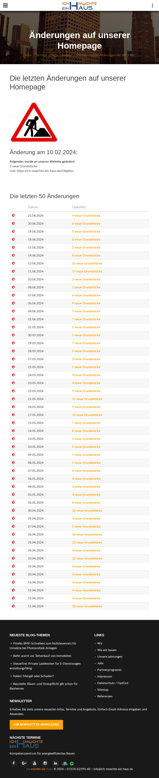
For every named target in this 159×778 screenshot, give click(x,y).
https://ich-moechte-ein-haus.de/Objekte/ (45, 170)
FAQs (54, 55)
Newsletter (21, 701)
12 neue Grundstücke (87, 558)
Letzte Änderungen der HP (108, 55)
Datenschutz (106, 683)
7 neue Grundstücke (86, 311)
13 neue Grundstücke (87, 542)
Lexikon (67, 55)
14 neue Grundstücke (87, 415)
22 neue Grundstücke (87, 263)
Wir (132, 55)
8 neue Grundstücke (86, 239)
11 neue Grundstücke (87, 399)
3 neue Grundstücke (86, 279)
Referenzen (104, 696)
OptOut (123, 683)
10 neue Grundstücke (87, 510)
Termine (41, 55)
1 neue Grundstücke (86, 287)
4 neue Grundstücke (86, 215)
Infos (28, 55)
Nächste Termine (25, 737)
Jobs (100, 663)
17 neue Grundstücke (87, 271)
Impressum (104, 676)
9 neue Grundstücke (86, 303)
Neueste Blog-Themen (30, 635)
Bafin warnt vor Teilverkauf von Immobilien (42, 655)
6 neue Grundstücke (86, 223)
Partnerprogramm (109, 669)
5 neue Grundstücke (86, 231)
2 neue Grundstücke (23, 166)
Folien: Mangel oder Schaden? (33, 676)
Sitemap (81, 55)
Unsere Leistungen (109, 656)
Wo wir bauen (107, 650)
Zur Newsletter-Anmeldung (36, 724)
